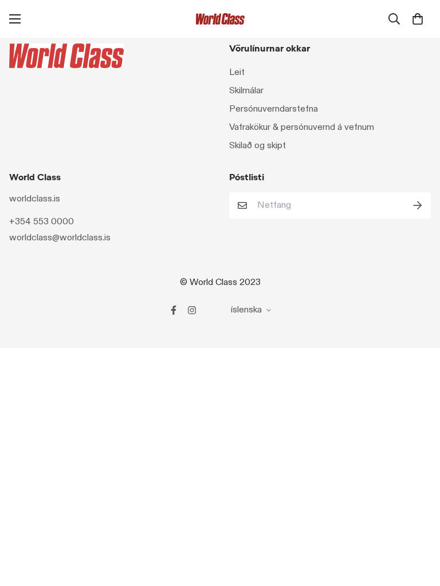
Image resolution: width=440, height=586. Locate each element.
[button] (417, 19)
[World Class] (220, 18)
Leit (237, 72)
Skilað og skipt (257, 146)
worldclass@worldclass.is (60, 238)
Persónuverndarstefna (273, 109)
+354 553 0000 (41, 222)
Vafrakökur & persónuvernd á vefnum (301, 127)
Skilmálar (246, 91)
